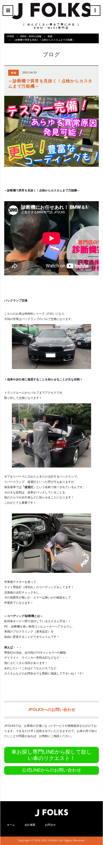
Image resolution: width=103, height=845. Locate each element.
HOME (10, 36)
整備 (50, 36)
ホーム (11, 824)
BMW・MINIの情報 (30, 36)
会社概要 (30, 824)
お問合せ (50, 824)
